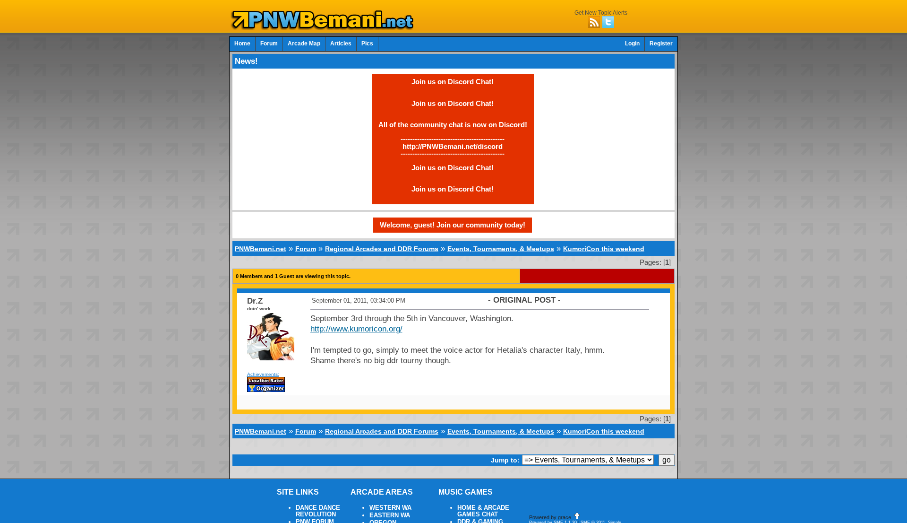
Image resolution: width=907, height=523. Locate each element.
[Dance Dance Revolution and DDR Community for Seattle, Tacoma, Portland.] (325, 27)
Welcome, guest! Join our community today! (452, 225)
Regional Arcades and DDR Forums (381, 249)
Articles (340, 43)
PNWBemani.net (260, 249)
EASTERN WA (389, 515)
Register (661, 43)
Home (242, 43)
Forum (269, 43)
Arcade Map (304, 43)
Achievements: (263, 374)
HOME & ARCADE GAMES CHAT (483, 511)
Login (632, 43)
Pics (367, 43)
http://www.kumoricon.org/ (356, 328)
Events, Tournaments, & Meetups (500, 249)
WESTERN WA (390, 508)
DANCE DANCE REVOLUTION (318, 511)
